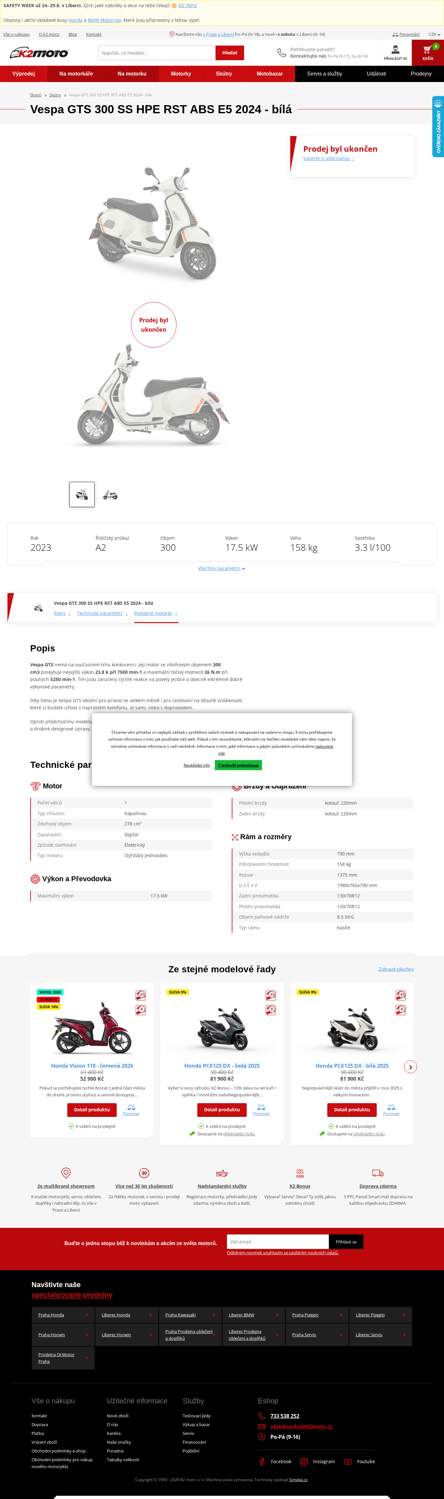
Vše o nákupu (16, 34)
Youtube (365, 1461)
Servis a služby (324, 73)
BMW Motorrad (104, 20)
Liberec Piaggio (370, 1315)
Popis (60, 613)
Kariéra (114, 1433)
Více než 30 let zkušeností (144, 1186)
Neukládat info (197, 765)
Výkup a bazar (196, 1424)
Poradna (115, 1451)
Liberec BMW (241, 1315)
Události (376, 73)
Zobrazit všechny (396, 969)
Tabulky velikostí (123, 1460)
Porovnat (131, 1113)
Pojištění (191, 1451)
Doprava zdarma (378, 1186)
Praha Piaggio (305, 1315)
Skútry (55, 95)
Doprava (40, 1424)
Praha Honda (51, 1315)
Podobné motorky (153, 613)
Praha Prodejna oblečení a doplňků (189, 1334)
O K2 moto (49, 34)
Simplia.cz (298, 1479)
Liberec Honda (116, 1315)
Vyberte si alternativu (327, 158)
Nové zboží (117, 1416)
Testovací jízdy (197, 1416)
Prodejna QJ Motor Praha (56, 1358)
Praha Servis (304, 1335)
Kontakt (94, 34)
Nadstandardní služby (222, 1186)
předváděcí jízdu (239, 1134)
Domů (35, 95)
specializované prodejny (72, 1295)
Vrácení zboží (44, 1442)
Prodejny (421, 73)
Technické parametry (100, 613)
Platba (38, 1433)
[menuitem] (23, 74)
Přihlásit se (346, 1242)
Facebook (280, 1461)
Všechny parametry (219, 568)
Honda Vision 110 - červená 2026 (92, 1065)
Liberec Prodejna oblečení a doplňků (247, 1334)
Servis (188, 1433)
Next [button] (410, 1066)
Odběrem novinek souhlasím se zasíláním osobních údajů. (283, 1253)
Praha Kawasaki (180, 1315)
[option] (82, 496)
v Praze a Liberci (218, 34)
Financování (194, 1442)
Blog (73, 34)
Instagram (323, 1461)
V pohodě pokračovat (238, 765)
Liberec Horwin (116, 1335)
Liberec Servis (369, 1335)
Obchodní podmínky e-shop (59, 1451)
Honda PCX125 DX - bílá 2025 (352, 1065)
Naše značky (119, 1442)
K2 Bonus (300, 1186)
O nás (112, 1424)
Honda (75, 20)
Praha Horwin (51, 1335)
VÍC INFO (187, 5)
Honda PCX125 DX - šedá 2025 (222, 1065)
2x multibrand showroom (66, 1186)
